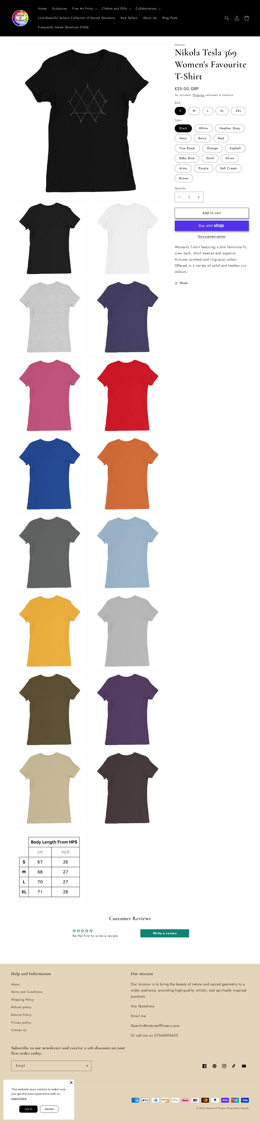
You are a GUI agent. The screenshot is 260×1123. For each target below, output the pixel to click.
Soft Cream (228, 168)
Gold (210, 158)
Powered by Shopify (238, 1108)
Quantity (180, 188)
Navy (183, 138)
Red (221, 138)
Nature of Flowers (216, 1108)
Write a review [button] (165, 933)
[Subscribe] (86, 1066)
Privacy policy (21, 1022)
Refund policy (21, 1007)
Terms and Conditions (26, 992)
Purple (204, 168)
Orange (212, 148)
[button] (84, 8)
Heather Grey (230, 128)
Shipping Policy (22, 999)
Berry (202, 138)
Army (183, 168)
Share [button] (184, 283)
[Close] (71, 1083)
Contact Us (19, 1030)
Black (183, 128)
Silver (229, 158)
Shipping (198, 95)
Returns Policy (21, 1015)
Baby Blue (187, 158)
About (15, 984)
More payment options (211, 236)
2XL (238, 111)
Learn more (19, 1098)
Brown (184, 178)
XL (222, 111)
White (203, 128)
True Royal (187, 148)
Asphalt (235, 148)
